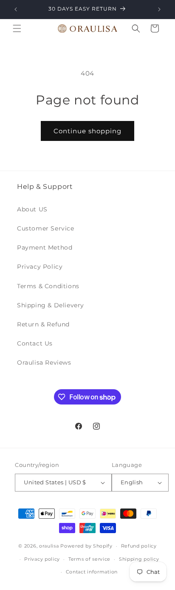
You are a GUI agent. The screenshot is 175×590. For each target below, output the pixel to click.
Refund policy (139, 546)
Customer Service (45, 228)
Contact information (92, 572)
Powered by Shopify (86, 546)
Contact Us (35, 343)
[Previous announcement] (15, 9)
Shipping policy (139, 559)
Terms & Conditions (48, 286)
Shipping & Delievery (50, 305)
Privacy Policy (39, 266)
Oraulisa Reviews (44, 362)
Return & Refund (43, 324)
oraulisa (49, 546)
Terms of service (89, 559)
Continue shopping (87, 131)
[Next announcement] (159, 9)
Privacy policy (42, 559)
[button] (17, 28)
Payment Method (44, 247)
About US (32, 209)
